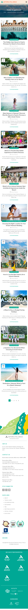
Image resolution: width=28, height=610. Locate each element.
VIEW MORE (4, 537)
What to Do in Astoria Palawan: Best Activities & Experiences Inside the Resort (14, 188)
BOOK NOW (7, 513)
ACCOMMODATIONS (9, 502)
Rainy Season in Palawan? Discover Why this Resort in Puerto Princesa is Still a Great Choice (14, 115)
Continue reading (14, 53)
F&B (5, 506)
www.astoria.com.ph (14, 438)
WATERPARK (7, 504)
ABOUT (6, 498)
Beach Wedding (18, 221)
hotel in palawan (14, 39)
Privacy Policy (22, 542)
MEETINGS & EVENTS (9, 509)
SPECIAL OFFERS (8, 511)
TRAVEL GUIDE (8, 500)
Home (5, 12)
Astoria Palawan (10, 221)
